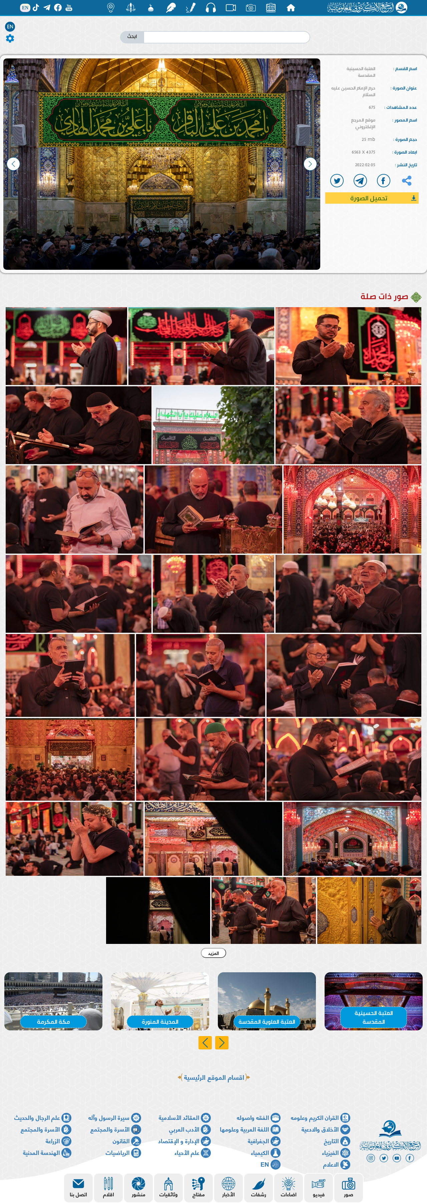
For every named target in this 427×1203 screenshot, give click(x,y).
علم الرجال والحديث (37, 1117)
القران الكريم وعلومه (315, 1117)
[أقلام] (191, 8)
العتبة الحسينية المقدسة (361, 71)
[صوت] (211, 7)
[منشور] (131, 8)
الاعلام (331, 1163)
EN (10, 26)
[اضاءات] (111, 8)
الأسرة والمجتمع (109, 1128)
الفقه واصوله (253, 1117)
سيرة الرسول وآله (108, 1117)
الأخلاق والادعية (320, 1128)
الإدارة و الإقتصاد (178, 1140)
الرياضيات (117, 1152)
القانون (121, 1140)
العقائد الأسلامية (179, 1117)
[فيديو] (231, 8)
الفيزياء (330, 1152)
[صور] (251, 8)
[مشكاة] (151, 8)
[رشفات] (171, 8)
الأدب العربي (184, 1128)
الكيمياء (260, 1152)
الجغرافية (258, 1140)
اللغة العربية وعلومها (244, 1128)
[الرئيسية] (291, 8)
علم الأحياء (186, 1152)
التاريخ (331, 1140)
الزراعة (53, 1140)
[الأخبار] (271, 8)
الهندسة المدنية (41, 1152)
